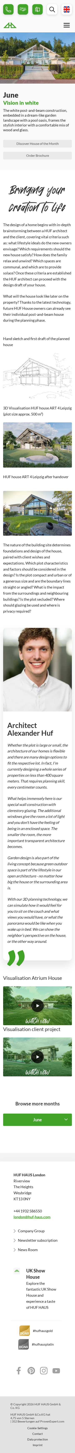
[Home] (19, 25)
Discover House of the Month (37, 143)
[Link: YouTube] (56, 1371)
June (37, 1119)
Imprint (37, 1445)
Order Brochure (37, 155)
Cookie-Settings (37, 1428)
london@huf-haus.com (32, 1217)
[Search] (52, 9)
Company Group (31, 1231)
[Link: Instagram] (44, 1371)
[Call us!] (8, 9)
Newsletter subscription (38, 1240)
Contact (37, 1433)
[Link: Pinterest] (31, 1371)
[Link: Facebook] (19, 1371)
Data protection (37, 1439)
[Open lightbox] (37, 1005)
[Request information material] (37, 9)
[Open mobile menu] (66, 25)
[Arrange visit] (23, 9)
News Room (28, 1249)
